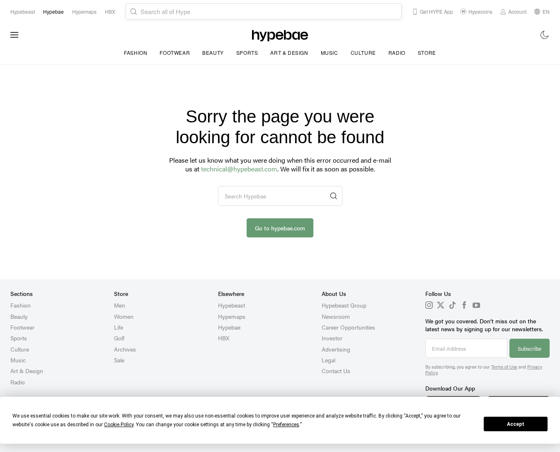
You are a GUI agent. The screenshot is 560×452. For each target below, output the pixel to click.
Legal (328, 360)
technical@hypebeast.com (239, 168)
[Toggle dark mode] (545, 35)
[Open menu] (14, 35)
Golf (119, 338)
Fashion (135, 52)
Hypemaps (231, 316)
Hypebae (229, 327)
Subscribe (529, 348)
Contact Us (336, 370)
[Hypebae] (280, 35)
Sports (247, 52)
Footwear (175, 52)
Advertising (336, 349)
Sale (119, 360)
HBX (223, 338)
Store (427, 52)
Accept (515, 424)
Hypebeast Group (344, 305)
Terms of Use (504, 367)
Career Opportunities (348, 327)
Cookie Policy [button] (118, 425)
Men (119, 305)
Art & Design (289, 52)
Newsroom (336, 316)
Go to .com (280, 228)
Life (118, 327)
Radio (396, 52)
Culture (363, 52)
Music (329, 52)
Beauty (213, 52)
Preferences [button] (286, 425)
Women (123, 316)
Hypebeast (231, 305)
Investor (332, 338)
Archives (125, 349)
